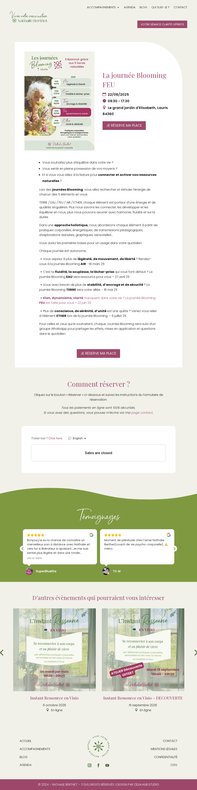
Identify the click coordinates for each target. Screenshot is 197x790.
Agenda (129, 7)
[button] (174, 549)
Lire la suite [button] (34, 558)
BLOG (24, 757)
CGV (173, 765)
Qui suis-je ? (160, 7)
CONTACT (170, 741)
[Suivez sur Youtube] (107, 765)
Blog (143, 7)
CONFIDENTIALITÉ (165, 757)
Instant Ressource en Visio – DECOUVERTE (143, 697)
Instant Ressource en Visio (54, 697)
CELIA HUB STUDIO (146, 784)
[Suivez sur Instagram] (89, 765)
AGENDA (26, 765)
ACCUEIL (25, 741)
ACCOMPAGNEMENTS (101, 7)
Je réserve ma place (124, 125)
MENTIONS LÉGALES (164, 749)
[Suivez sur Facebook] (98, 765)
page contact (142, 412)
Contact (180, 7)
